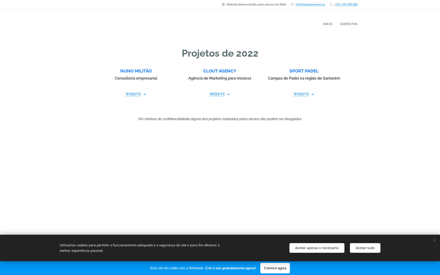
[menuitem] (329, 24)
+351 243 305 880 (346, 4)
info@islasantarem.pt (310, 4)
